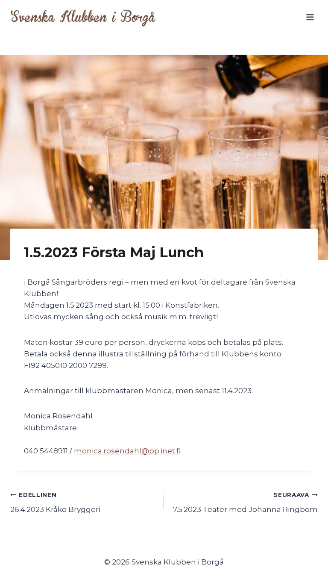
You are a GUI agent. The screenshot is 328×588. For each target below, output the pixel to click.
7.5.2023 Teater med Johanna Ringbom (245, 502)
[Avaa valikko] (310, 17)
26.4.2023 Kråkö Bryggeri (55, 502)
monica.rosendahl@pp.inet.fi (127, 451)
